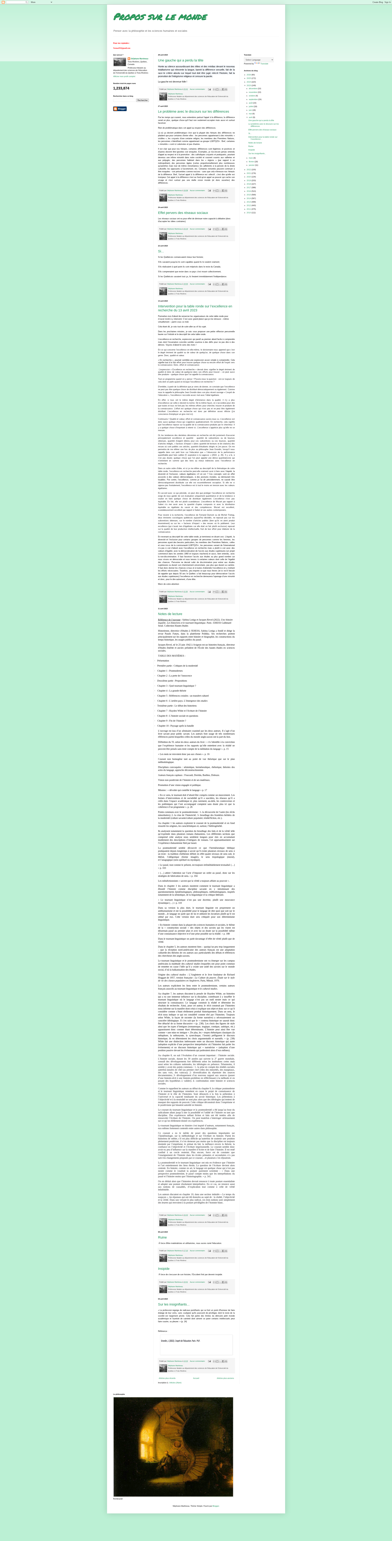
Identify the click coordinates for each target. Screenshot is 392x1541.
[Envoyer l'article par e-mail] (209, 89)
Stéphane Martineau (139, 59)
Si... (161, 251)
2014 (249, 198)
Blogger (216, 1506)
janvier (252, 165)
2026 (249, 75)
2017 (249, 187)
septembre (253, 99)
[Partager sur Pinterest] (226, 89)
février (251, 162)
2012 (249, 205)
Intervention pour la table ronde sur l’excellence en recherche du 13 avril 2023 (195, 308)
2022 (249, 170)
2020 (249, 177)
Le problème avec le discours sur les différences (193, 111)
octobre (252, 96)
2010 (249, 213)
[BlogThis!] (217, 89)
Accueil (196, 1378)
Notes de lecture (170, 614)
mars (251, 158)
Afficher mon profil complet (124, 76)
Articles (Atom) (175, 1383)
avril (251, 117)
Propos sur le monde (159, 16)
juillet (251, 106)
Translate (264, 64)
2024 (249, 82)
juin (250, 110)
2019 (249, 180)
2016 (249, 191)
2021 (249, 173)
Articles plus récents (167, 1378)
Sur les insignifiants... (174, 1304)
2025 (249, 78)
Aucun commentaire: (198, 89)
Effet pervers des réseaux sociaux (183, 213)
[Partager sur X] (220, 89)
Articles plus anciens (225, 1378)
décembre (253, 88)
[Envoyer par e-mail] (214, 89)
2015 (249, 195)
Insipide (164, 1269)
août (251, 103)
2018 (249, 184)
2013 (249, 202)
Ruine (162, 1237)
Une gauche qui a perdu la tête (180, 60)
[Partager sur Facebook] (223, 89)
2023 (249, 85)
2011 (249, 209)
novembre (253, 92)
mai (250, 114)
